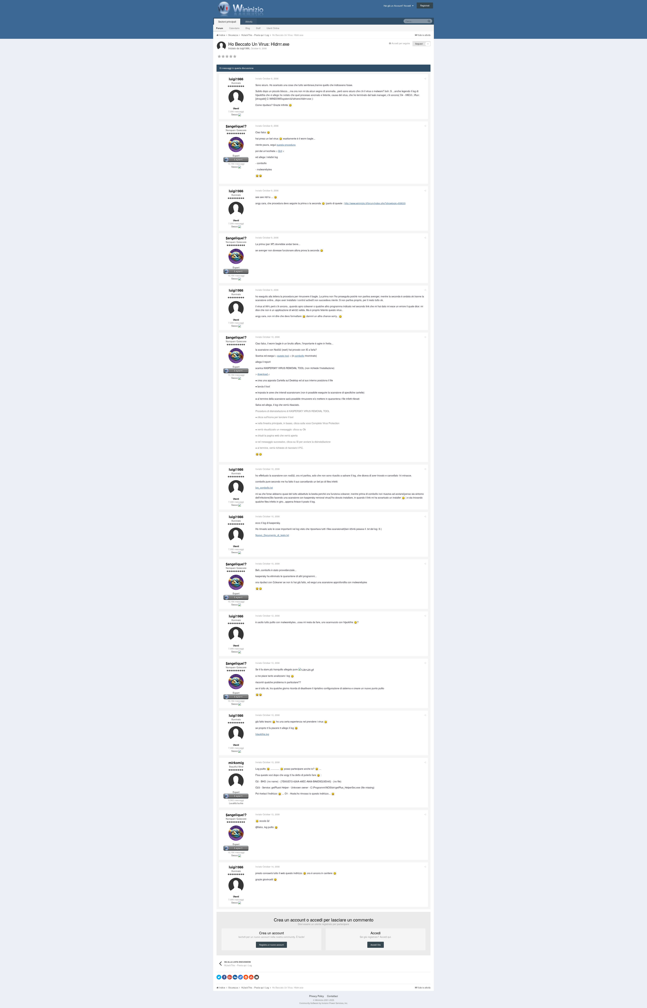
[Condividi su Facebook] (224, 977)
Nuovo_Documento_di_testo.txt (272, 535)
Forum (219, 28)
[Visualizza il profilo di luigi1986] (221, 46)
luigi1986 (245, 48)
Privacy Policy (316, 996)
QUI (280, 151)
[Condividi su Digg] (235, 977)
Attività (248, 21)
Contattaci (332, 996)
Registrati (424, 5)
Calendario (234, 28)
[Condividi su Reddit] (245, 977)
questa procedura (286, 144)
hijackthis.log (262, 734)
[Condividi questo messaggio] (425, 78)
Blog (247, 28)
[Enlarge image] (290, 105)
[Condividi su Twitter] (219, 977)
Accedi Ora (376, 944)
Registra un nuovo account (271, 944)
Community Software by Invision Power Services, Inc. (323, 1003)
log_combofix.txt (264, 487)
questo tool (283, 355)
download (262, 374)
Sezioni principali (227, 21)
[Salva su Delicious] (240, 977)
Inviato (266, 78)
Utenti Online (273, 28)
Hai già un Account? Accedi (398, 5)
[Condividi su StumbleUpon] (251, 977)
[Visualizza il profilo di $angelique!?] (236, 144)
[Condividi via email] (256, 977)
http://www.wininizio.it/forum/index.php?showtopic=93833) (375, 203)
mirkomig (236, 762)
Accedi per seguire (401, 43)
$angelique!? (236, 126)
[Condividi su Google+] (229, 977)
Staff (258, 28)
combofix (299, 355)
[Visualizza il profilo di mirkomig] (236, 781)
